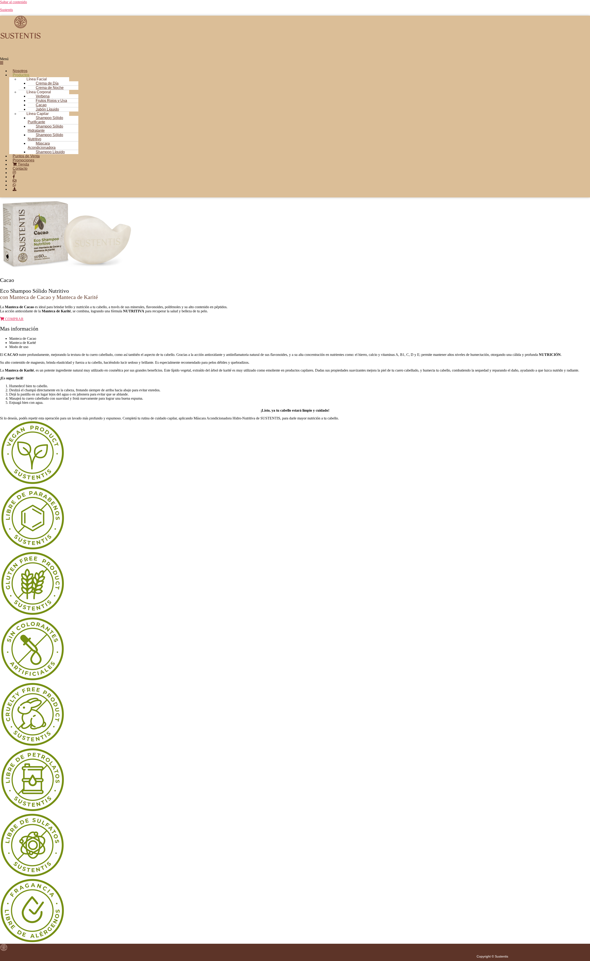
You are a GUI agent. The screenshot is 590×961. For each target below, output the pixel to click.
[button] (251, 61)
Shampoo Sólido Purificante (45, 120)
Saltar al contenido (13, 2)
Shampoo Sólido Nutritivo (45, 137)
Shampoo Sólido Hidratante (45, 128)
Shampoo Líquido (50, 152)
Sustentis (6, 10)
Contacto (20, 168)
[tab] (299, 339)
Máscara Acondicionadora (42, 145)
